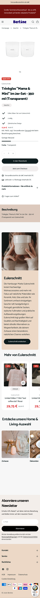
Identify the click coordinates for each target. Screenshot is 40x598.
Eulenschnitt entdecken (17, 341)
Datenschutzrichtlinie (30, 537)
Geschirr (16, 28)
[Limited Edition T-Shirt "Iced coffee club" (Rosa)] (15, 375)
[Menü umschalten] (2, 22)
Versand (28, 130)
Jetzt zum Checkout (20, 168)
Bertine (10, 592)
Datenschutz (23, 574)
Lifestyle (15, 389)
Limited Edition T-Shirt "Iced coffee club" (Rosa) (15, 400)
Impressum (12, 574)
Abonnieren (20, 528)
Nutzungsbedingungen (9, 537)
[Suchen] (33, 22)
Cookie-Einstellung (8, 578)
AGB (3, 574)
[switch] (35, 594)
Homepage (5, 28)
